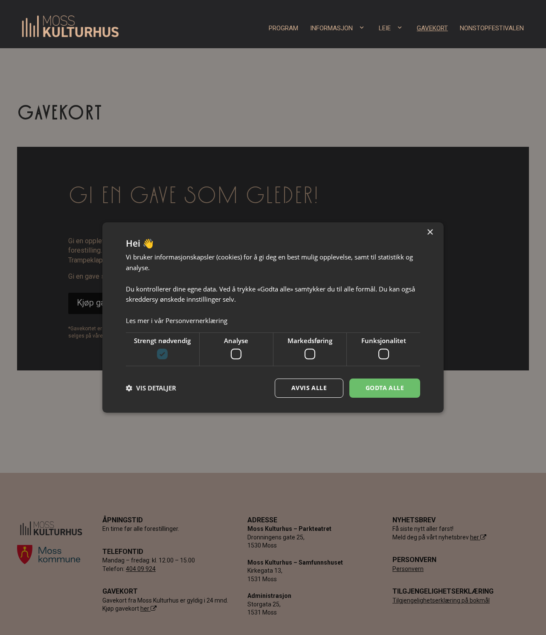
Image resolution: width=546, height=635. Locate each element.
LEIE (385, 28)
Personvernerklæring (196, 320)
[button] (151, 388)
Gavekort (432, 28)
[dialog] (273, 317)
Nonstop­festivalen (492, 28)
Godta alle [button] (385, 388)
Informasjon (331, 28)
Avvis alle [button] (309, 388)
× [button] (430, 232)
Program (283, 28)
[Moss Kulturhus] (70, 23)
